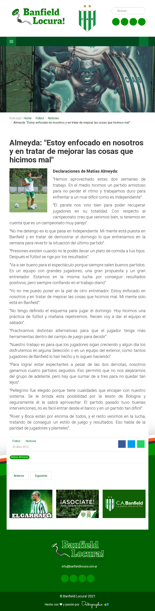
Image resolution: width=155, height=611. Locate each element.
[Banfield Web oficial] (124, 504)
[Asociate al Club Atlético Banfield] (77, 504)
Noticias (53, 118)
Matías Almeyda (19, 457)
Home (28, 118)
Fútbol (40, 118)
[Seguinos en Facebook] (116, 22)
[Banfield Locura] (38, 18)
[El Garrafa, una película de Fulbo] (30, 504)
